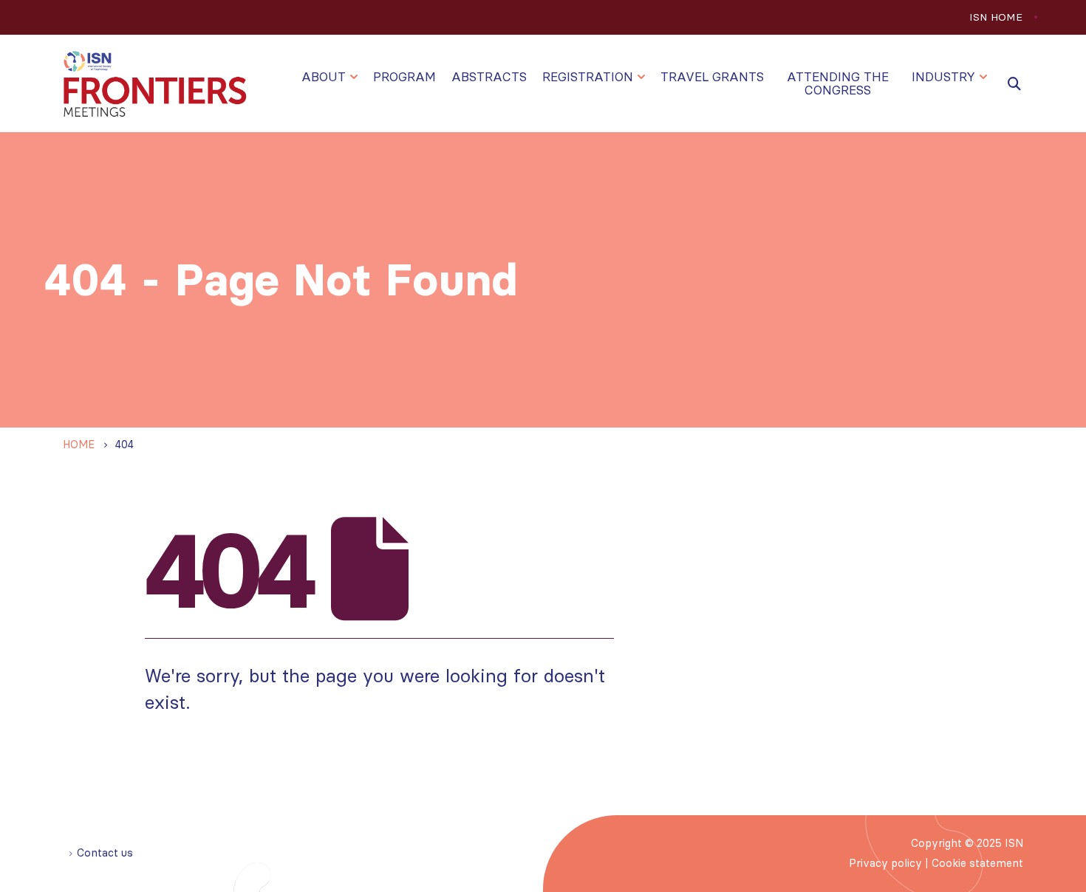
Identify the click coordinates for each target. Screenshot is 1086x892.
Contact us (105, 853)
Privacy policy (885, 863)
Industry (943, 77)
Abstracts (489, 77)
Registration (587, 77)
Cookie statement (977, 863)
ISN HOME (995, 17)
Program (404, 77)
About (323, 77)
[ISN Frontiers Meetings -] (155, 83)
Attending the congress (838, 83)
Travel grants (712, 77)
